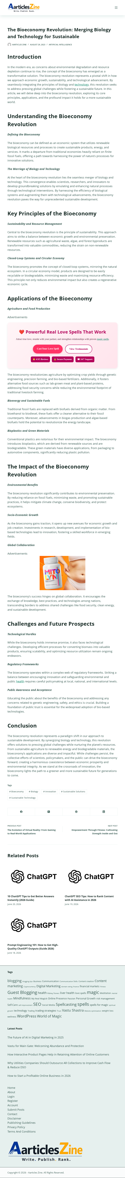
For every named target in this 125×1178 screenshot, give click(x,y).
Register (12, 1101)
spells (83, 1004)
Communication (50, 981)
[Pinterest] (76, 812)
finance (76, 986)
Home (11, 1088)
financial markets (89, 986)
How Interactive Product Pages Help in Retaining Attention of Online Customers (58, 1054)
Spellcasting (66, 1004)
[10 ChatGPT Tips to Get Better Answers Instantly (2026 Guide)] (33, 876)
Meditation (105, 993)
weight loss (107, 1010)
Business (37, 981)
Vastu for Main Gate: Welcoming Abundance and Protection (45, 1046)
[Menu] (116, 7)
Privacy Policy (16, 1127)
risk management (105, 998)
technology (82, 84)
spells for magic (99, 1005)
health (20, 681)
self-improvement (25, 1005)
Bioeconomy (16, 791)
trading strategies (45, 1010)
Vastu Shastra (73, 1010)
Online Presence (57, 998)
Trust (59, 1011)
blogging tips (27, 981)
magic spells (103, 339)
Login (10, 1096)
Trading (31, 1010)
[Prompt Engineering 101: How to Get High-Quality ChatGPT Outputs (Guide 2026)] (33, 925)
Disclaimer (14, 1118)
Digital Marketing (48, 986)
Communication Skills (69, 981)
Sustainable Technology (22, 797)
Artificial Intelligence (60, 44)
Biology (33, 791)
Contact (12, 1114)
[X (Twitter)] (48, 812)
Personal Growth (86, 998)
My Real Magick (39, 998)
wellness (11, 1016)
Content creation (86, 981)
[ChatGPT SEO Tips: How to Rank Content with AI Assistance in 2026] (91, 876)
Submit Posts (15, 1109)
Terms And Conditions (21, 1131)
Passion (71, 998)
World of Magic (49, 1016)
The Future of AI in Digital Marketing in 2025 (35, 1037)
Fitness (103, 986)
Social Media (48, 1004)
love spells (80, 993)
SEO (37, 1004)
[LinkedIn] (104, 812)
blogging (14, 980)
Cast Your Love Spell (48, 348)
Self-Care (12, 1005)
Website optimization (92, 1011)
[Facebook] (21, 812)
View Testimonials (78, 349)
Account (12, 1105)
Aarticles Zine (35, 1172)
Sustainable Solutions (73, 791)
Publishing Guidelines (21, 1122)
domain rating (66, 986)
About (11, 1092)
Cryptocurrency (30, 987)
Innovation (49, 791)
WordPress (26, 1016)
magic (93, 992)
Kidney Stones (53, 993)
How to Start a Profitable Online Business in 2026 (39, 1076)
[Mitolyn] (62, 573)
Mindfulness (22, 998)
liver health (67, 993)
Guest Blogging (22, 992)
